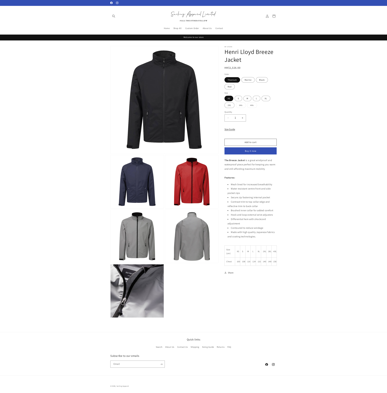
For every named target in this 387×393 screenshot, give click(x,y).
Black (262, 80)
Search (159, 346)
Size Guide (229, 129)
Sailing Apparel (123, 386)
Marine (248, 80)
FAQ (229, 346)
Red (230, 86)
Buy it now (250, 150)
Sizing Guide (208, 346)
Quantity (228, 112)
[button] (113, 16)
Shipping (195, 346)
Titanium (232, 80)
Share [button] (231, 272)
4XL (253, 106)
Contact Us (182, 346)
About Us (169, 346)
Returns (220, 346)
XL (266, 98)
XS (229, 98)
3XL (242, 106)
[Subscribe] (161, 364)
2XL (229, 105)
